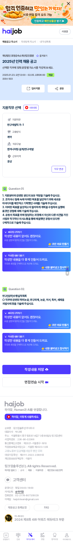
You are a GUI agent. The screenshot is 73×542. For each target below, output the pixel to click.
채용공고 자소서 (9, 41)
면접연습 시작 (35, 382)
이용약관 (39, 470)
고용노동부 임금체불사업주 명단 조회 (23, 450)
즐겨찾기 (43, 55)
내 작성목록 (45, 41)
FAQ (46, 507)
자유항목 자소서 (28, 41)
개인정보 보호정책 (55, 470)
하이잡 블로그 (10, 470)
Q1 (67, 269)
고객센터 (19, 479)
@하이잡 (19, 491)
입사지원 (36, 88)
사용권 (65, 31)
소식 (22, 470)
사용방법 (33, 107)
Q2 (67, 273)
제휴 (30, 470)
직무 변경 (58, 169)
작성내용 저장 (35, 369)
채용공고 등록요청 (17, 507)
